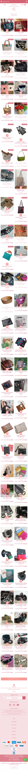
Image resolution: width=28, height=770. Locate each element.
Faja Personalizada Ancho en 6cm (7, 308)
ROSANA (7, 32)
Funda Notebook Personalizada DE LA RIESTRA (7, 329)
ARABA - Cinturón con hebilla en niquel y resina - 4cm (21, 647)
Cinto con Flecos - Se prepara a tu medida (7, 184)
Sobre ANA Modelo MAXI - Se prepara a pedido (21, 284)
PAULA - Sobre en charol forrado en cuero (7, 350)
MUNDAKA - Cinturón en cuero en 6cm (7, 520)
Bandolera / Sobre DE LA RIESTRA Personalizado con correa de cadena (21, 329)
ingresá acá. (21, 756)
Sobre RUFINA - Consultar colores (20, 257)
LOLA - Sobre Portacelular (21, 478)
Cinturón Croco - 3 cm (7, 605)
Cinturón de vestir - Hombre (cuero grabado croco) (21, 584)
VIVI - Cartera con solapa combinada (21, 95)
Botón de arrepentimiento (14, 757)
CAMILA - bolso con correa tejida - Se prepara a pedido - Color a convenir (21, 117)
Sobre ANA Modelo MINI (21, 540)
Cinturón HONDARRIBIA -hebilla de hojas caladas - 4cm (20, 626)
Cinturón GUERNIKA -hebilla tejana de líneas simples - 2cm (21, 669)
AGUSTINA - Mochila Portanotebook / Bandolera (21, 142)
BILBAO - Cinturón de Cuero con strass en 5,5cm (7, 541)
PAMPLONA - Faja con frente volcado (7, 287)
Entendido (14, 767)
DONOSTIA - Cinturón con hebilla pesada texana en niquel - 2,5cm (7, 669)
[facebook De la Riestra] (14, 705)
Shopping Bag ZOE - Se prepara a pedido (21, 190)
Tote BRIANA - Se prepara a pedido (20, 218)
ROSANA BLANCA (21, 32)
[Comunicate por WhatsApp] (25, 759)
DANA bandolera (7, 478)
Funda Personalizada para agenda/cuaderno (7, 584)
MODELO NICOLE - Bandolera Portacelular (21, 562)
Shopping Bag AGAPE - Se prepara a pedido (7, 117)
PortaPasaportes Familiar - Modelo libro (21, 414)
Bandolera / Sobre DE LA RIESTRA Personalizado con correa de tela (21, 350)
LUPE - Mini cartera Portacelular (21, 457)
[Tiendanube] (14, 760)
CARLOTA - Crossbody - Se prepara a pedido (7, 138)
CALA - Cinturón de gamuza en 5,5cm (7, 626)
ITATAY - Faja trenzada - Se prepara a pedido (20, 239)
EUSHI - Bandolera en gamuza (21, 307)
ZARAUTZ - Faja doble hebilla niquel (7, 239)
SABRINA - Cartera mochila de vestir (7, 95)
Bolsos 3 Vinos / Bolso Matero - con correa (7, 372)
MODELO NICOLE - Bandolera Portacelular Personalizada (7, 562)
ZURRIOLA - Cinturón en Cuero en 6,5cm (21, 499)
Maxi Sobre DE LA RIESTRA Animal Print (7, 211)
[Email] (17, 705)
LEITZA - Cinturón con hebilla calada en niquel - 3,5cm (21, 605)
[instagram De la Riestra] (10, 705)
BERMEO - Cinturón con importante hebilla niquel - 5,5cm (21, 520)
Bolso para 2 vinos (7, 498)
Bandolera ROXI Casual (7, 266)
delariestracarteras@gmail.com (18, 710)
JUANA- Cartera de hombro (21, 163)
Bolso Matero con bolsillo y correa (21, 372)
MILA (7, 73)
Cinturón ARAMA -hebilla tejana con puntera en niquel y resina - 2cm (7, 647)
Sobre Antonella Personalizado (7, 436)
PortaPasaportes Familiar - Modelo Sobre (7, 393)
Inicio (11, 13)
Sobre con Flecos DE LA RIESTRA (21, 393)
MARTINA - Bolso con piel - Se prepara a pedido (21, 53)
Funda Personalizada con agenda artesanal (7, 457)
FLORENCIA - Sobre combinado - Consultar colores (7, 415)
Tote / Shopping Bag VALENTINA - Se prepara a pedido (21, 74)
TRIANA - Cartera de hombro (7, 163)
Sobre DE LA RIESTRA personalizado (21, 436)
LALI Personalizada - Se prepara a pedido (7, 53)
